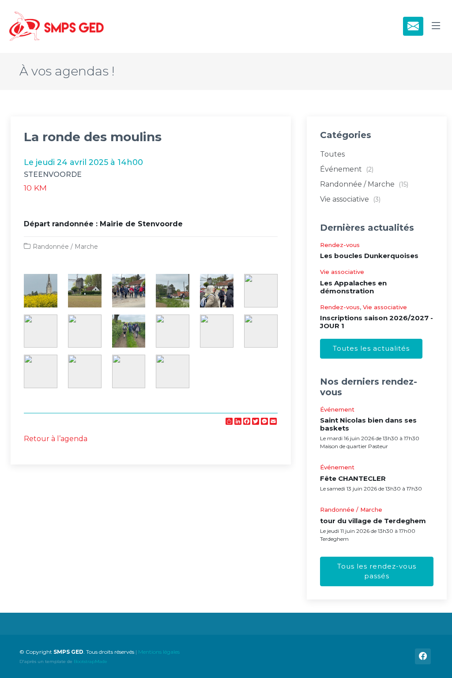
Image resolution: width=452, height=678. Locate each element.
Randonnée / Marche (65, 247)
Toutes (332, 154)
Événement (346, 169)
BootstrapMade (90, 661)
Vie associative (350, 199)
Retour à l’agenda (55, 439)
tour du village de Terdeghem (373, 521)
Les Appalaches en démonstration (353, 287)
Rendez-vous (340, 244)
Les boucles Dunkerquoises (369, 255)
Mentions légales (159, 651)
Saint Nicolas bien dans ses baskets (368, 424)
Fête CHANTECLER (353, 478)
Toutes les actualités (371, 348)
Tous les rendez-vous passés (376, 571)
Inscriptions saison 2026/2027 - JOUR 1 (376, 322)
